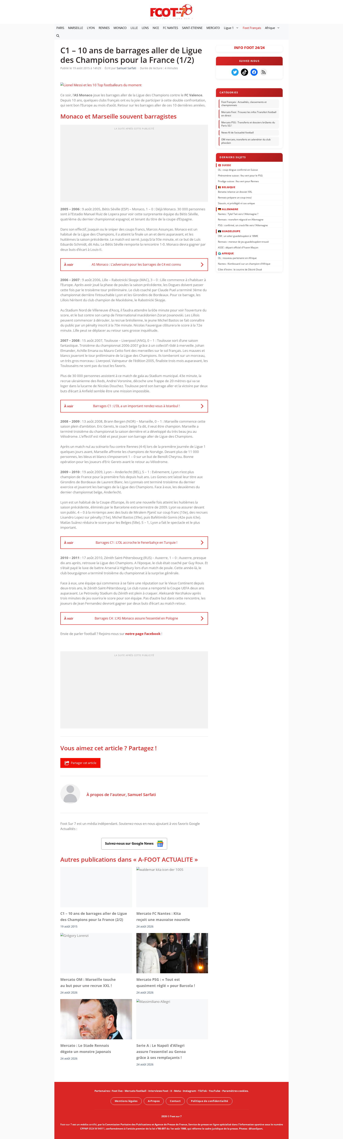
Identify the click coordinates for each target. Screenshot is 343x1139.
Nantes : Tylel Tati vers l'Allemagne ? (238, 213)
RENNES (104, 28)
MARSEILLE (75, 28)
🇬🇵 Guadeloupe (229, 231)
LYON (91, 28)
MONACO (120, 28)
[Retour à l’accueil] (171, 11)
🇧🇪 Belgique (226, 187)
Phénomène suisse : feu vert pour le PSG (240, 175)
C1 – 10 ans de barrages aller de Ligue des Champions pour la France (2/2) (93, 916)
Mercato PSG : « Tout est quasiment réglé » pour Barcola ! (165, 982)
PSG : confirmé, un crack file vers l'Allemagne (243, 225)
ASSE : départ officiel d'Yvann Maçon (238, 247)
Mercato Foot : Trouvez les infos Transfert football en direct (248, 113)
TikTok (202, 1091)
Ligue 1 (229, 28)
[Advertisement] (134, 164)
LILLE (134, 28)
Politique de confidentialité (209, 1101)
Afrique (270, 28)
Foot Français (252, 28)
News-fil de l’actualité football (237, 132)
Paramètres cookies (235, 1091)
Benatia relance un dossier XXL (235, 191)
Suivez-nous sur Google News (129, 843)
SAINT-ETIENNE (192, 28)
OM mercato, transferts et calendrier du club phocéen (246, 141)
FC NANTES (170, 28)
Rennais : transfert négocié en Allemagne (240, 219)
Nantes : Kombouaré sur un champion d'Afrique (244, 263)
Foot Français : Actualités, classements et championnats (244, 103)
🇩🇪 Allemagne (228, 209)
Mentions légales (126, 1101)
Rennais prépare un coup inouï (234, 197)
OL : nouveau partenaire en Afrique (237, 258)
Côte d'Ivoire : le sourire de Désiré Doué (240, 269)
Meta (177, 1091)
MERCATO (213, 28)
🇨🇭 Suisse (224, 165)
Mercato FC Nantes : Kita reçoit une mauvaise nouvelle (164, 916)
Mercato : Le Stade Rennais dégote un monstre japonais (85, 1048)
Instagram (189, 1091)
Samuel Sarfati (142, 794)
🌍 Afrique (226, 253)
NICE (156, 28)
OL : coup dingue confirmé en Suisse (238, 169)
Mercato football (135, 1091)
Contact (175, 1101)
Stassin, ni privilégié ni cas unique (236, 203)
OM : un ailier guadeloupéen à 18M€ (238, 236)
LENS (145, 28)
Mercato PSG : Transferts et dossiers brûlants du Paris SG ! (248, 124)
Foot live (117, 1091)
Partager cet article (83, 763)
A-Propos (154, 1101)
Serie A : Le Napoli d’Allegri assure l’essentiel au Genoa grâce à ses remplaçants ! (161, 1051)
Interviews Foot (158, 1091)
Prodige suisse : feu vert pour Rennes (238, 181)
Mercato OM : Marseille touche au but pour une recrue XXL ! (88, 982)
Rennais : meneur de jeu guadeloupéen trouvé (243, 241)
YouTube (214, 1091)
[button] (57, 36)
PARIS (60, 28)
